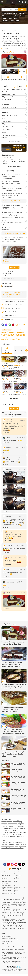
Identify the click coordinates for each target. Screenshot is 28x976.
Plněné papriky (13, 919)
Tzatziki (8, 907)
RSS (15, 885)
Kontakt (16, 893)
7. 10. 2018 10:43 (20, 469)
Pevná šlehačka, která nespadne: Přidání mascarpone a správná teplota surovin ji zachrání (13, 958)
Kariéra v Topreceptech (19, 887)
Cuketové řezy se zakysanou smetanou (7, 364)
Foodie (16, 888)
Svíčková (24, 902)
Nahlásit (16, 890)
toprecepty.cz (17, 394)
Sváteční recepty (20, 332)
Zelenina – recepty (18, 898)
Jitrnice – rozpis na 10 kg (7, 941)
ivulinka (3, 368)
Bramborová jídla (8, 910)
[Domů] (2, 31)
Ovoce (6, 917)
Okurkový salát (11, 923)
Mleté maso (19, 909)
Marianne (16, 878)
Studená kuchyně (19, 915)
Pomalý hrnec (16, 910)
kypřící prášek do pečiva (15, 844)
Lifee (15, 881)
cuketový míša (14, 824)
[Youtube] (15, 864)
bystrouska (9, 469)
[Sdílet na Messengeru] (6, 325)
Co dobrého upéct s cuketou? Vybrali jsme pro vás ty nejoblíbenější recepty (12, 709)
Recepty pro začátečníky (8, 337)
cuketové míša (5, 828)
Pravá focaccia (5, 904)
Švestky (22, 15)
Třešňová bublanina (14, 905)
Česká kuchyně (10, 334)
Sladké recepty (11, 914)
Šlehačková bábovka (14, 904)
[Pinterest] (8, 864)
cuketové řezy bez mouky (17, 828)
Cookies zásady (5, 888)
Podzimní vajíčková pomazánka (8, 938)
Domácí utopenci (5, 929)
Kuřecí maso (11, 15)
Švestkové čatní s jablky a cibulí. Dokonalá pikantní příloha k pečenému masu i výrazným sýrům (13, 953)
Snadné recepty (16, 329)
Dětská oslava (12, 332)
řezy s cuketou (10, 826)
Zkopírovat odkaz (20, 325)
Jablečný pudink (5, 943)
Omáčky (15, 13)
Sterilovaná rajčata (21, 919)
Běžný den (4, 332)
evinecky (8, 447)
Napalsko (16, 367)
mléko (8, 846)
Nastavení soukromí (6, 885)
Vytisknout (17, 325)
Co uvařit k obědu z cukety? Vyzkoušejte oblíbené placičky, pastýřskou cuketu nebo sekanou (13, 732)
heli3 (15, 381)
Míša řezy (17, 378)
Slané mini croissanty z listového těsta (10, 940)
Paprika (10, 18)
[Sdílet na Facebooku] (2, 325)
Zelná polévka (23, 904)
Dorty (2, 917)
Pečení (18, 339)
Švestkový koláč (21, 928)
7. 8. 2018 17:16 (21, 569)
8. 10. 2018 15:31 (20, 532)
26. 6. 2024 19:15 (20, 420)
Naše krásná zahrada (6, 881)
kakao (24, 844)
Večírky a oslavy (5, 339)
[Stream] (19, 864)
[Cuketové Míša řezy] (14, 477)
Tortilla (16, 899)
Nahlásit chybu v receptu (15, 141)
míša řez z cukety (12, 823)
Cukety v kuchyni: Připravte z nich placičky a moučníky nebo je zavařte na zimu (13, 687)
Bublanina (14, 928)
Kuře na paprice (18, 925)
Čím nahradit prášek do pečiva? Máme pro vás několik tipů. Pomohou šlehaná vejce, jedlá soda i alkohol (18, 791)
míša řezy (21, 823)
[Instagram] (12, 864)
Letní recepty (5, 20)
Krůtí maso (12, 909)
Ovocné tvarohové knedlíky (8, 920)
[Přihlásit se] (26, 2)
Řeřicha (8, 902)
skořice (3, 846)
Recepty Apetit (4, 878)
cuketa (21, 842)
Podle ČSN (4, 18)
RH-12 (7, 569)
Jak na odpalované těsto (12, 901)
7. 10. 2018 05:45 (20, 516)
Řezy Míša (4, 378)
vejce (2, 844)
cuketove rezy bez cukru (8, 836)
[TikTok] (23, 864)
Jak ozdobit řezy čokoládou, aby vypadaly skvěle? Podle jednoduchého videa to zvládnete (18, 778)
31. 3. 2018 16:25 (20, 592)
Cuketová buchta (10, 926)
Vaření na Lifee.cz (5, 875)
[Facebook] (4, 864)
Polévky (4, 15)
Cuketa (12, 20)
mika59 (21, 52)
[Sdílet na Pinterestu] (13, 325)
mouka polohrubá (6, 842)
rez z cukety (13, 830)
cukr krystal (15, 842)
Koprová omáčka (19, 923)
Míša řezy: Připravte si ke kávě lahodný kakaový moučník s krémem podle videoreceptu (12, 664)
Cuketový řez (18, 364)
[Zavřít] (25, 412)
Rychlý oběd (8, 928)
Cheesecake (13, 922)
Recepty (6, 30)
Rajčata (17, 20)
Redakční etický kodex (6, 893)
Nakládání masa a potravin (7, 899)
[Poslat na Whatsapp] (10, 325)
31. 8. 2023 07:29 (20, 437)
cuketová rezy (5, 830)
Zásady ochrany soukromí (7, 887)
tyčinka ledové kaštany (16, 848)
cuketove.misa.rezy (12, 832)
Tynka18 (3, 394)
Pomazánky (11, 898)
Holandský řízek (5, 925)
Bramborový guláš (5, 922)
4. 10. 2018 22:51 (20, 545)
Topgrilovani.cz (17, 877)
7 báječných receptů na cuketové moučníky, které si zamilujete (13, 643)
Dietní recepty (18, 914)
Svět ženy (3, 880)
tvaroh (12, 846)
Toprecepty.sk (17, 873)
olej (6, 844)
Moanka (8, 437)
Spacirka (3, 381)
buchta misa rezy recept (8, 834)
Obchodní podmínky (6, 890)
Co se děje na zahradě (16, 902)
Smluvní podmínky (5, 891)
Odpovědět (6, 432)
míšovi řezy (19, 834)
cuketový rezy (19, 826)
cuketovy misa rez (6, 821)
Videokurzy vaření (5, 877)
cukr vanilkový (5, 848)
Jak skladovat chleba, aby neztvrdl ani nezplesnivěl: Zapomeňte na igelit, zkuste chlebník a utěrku (13, 963)
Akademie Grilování (7, 13)
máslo (16, 846)
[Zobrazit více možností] (24, 325)
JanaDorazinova (10, 582)
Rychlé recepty (11, 912)
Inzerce (3, 895)
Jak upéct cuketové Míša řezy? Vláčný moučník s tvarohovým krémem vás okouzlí (12, 754)
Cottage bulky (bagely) (6, 936)
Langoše (3, 926)
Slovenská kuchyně (20, 334)
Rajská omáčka (19, 920)
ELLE (15, 880)
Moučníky (21, 13)
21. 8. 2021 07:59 (20, 447)
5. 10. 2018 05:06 (20, 557)
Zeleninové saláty (10, 915)
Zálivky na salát (5, 905)
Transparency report (19, 891)
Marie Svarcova (8, 458)
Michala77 (9, 545)
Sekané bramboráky (6, 935)
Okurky (17, 15)
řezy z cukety (22, 832)
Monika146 (9, 419)
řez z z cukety (20, 836)
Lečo (16, 926)
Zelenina (13, 339)
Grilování (16, 18)
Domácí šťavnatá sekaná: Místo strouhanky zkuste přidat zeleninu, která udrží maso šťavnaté (13, 960)
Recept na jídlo (4, 873)
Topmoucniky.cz (18, 875)
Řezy (16, 30)
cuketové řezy (5, 824)
